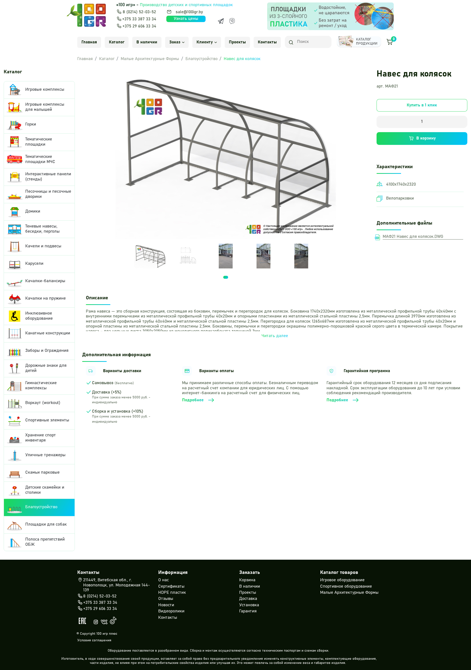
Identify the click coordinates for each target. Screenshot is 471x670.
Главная (89, 42)
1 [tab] (225, 277)
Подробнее (193, 400)
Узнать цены (186, 19)
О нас (163, 580)
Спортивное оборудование (346, 586)
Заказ (174, 42)
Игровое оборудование (342, 580)
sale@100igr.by (189, 12)
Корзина (247, 580)
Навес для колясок (242, 59)
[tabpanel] (150, 256)
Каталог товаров (339, 572)
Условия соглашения (94, 640)
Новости (166, 605)
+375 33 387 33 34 (139, 19)
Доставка (248, 599)
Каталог (116, 42)
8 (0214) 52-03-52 (139, 12)
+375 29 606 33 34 (139, 26)
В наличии (146, 42)
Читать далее (275, 336)
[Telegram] (220, 21)
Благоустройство (201, 59)
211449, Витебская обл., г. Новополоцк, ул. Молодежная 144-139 (116, 585)
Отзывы (165, 599)
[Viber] (232, 21)
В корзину (426, 138)
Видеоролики (171, 611)
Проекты (237, 42)
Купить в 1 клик (422, 105)
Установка (249, 605)
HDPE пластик (172, 593)
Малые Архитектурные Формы (150, 59)
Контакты (267, 42)
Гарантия (248, 611)
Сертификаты (171, 586)
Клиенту (204, 42)
